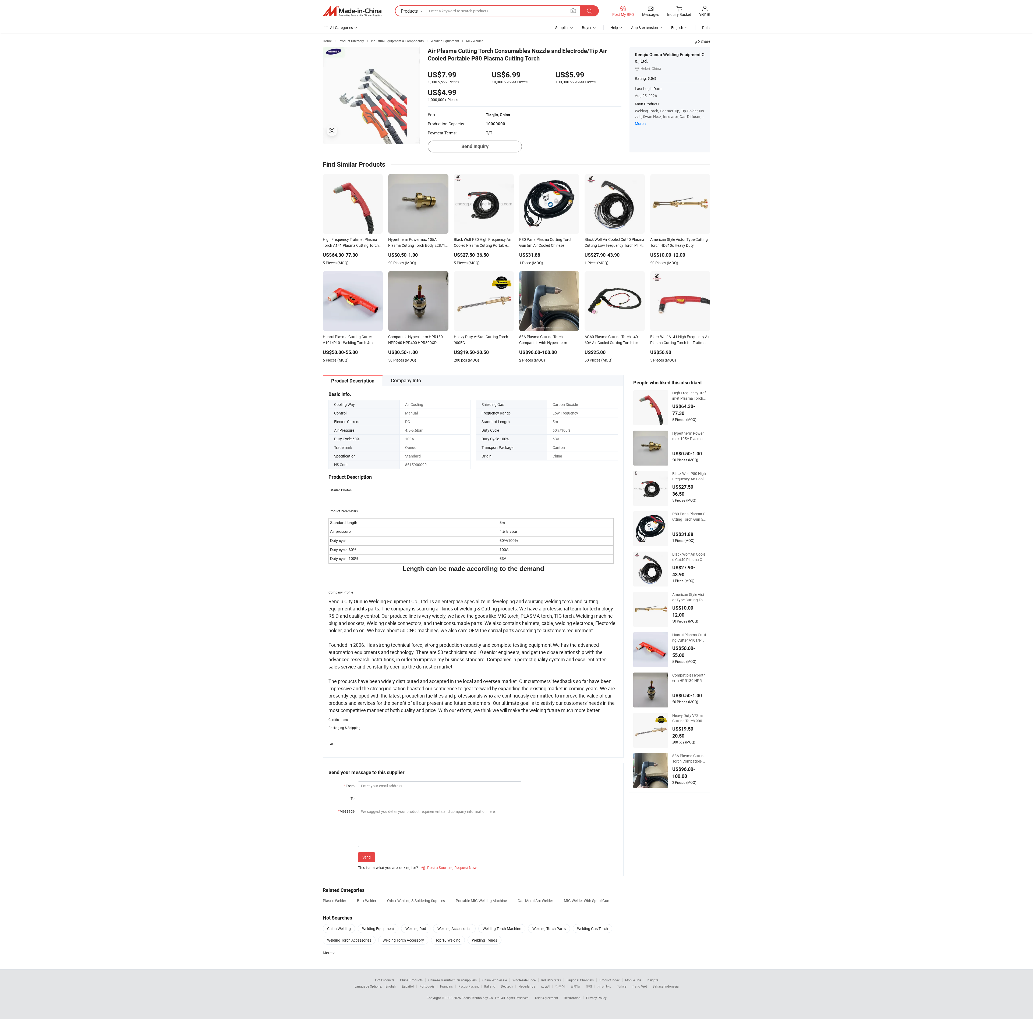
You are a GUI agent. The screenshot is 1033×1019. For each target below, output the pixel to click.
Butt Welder (366, 900)
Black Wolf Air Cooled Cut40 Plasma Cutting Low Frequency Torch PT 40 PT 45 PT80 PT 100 (689, 557)
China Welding (339, 928)
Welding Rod (415, 928)
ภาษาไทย (604, 986)
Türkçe (621, 986)
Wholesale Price (524, 980)
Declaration (572, 998)
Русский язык (468, 986)
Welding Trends (484, 940)
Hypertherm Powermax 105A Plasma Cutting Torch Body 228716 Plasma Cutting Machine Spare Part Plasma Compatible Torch (689, 436)
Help (614, 27)
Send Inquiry (475, 146)
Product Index (609, 980)
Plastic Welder (334, 900)
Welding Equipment (378, 928)
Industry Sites (551, 980)
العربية (545, 986)
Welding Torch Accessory (403, 940)
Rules (706, 27)
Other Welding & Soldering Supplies (416, 900)
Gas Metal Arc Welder (535, 900)
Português (426, 986)
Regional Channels (580, 980)
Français (446, 986)
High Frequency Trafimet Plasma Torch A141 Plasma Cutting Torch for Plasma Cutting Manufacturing (689, 395)
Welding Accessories (454, 928)
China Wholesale (494, 980)
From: (349, 785)
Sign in (704, 14)
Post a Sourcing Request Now (449, 867)
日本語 (575, 986)
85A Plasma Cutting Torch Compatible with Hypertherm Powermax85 (689, 758)
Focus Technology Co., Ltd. (481, 998)
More (639, 123)
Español (408, 986)
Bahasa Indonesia (666, 986)
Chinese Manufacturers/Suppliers (452, 980)
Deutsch (507, 986)
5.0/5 (652, 78)
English (390, 986)
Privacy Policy (596, 998)
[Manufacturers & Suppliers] (352, 11)
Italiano (489, 986)
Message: (346, 811)
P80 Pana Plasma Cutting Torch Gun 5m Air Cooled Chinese (688, 516)
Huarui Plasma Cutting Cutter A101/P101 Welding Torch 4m (689, 637)
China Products (411, 980)
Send (366, 857)
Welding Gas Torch (592, 928)
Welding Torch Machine (502, 928)
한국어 (560, 986)
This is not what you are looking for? (388, 867)
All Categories (341, 27)
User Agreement (546, 998)
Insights (652, 980)
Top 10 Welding (448, 940)
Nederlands (526, 986)
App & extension (644, 27)
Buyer (587, 27)
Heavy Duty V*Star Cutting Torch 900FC (688, 718)
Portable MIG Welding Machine (481, 900)
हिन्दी (589, 986)
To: (353, 798)
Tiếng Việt (639, 986)
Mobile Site (633, 980)
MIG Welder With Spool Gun (586, 900)
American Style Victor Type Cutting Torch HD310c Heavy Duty (689, 597)
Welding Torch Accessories (349, 940)
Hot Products (384, 980)
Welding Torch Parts (549, 928)
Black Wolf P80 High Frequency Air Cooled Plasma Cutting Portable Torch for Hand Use (689, 476)
